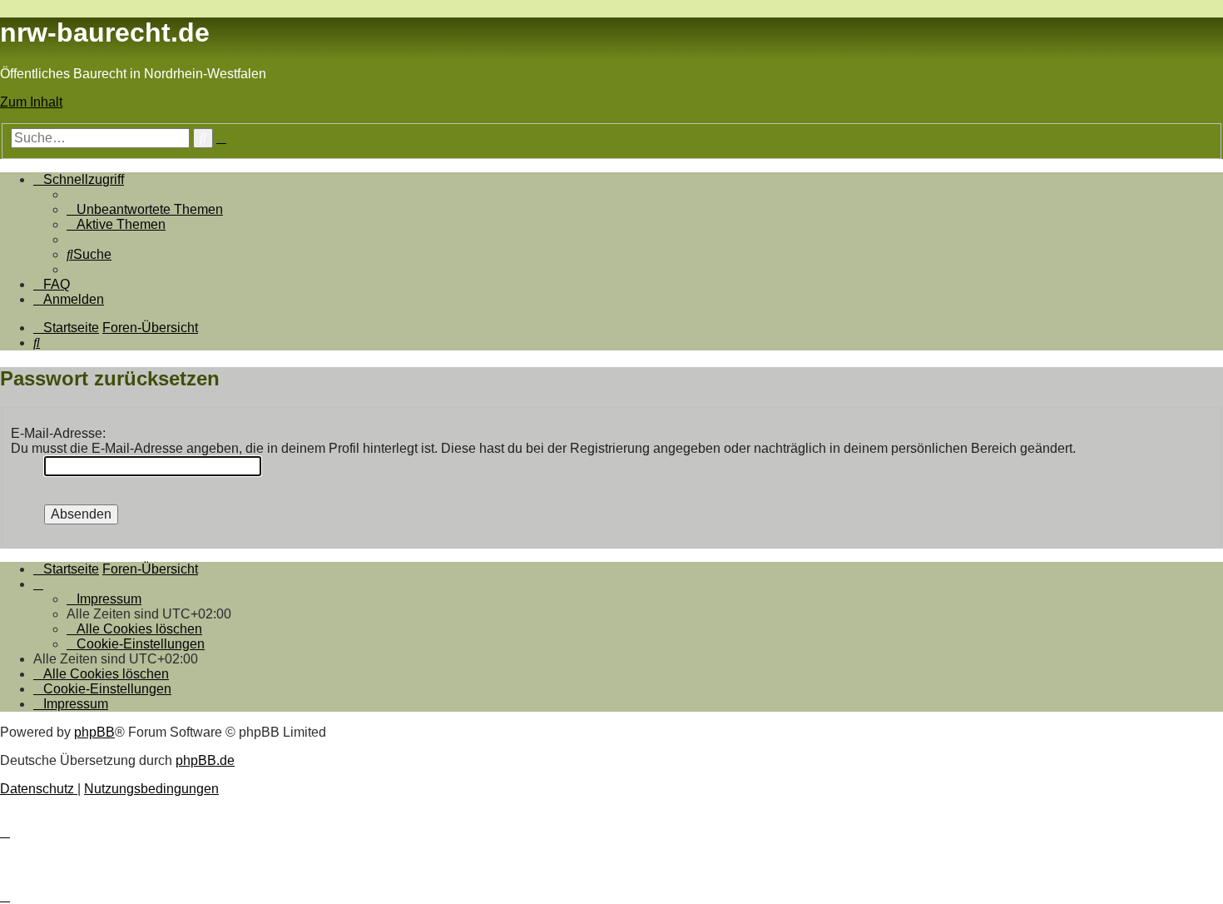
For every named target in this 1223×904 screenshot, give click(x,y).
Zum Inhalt (31, 102)
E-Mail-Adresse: (58, 433)
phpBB (94, 732)
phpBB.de (205, 760)
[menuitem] (145, 209)
